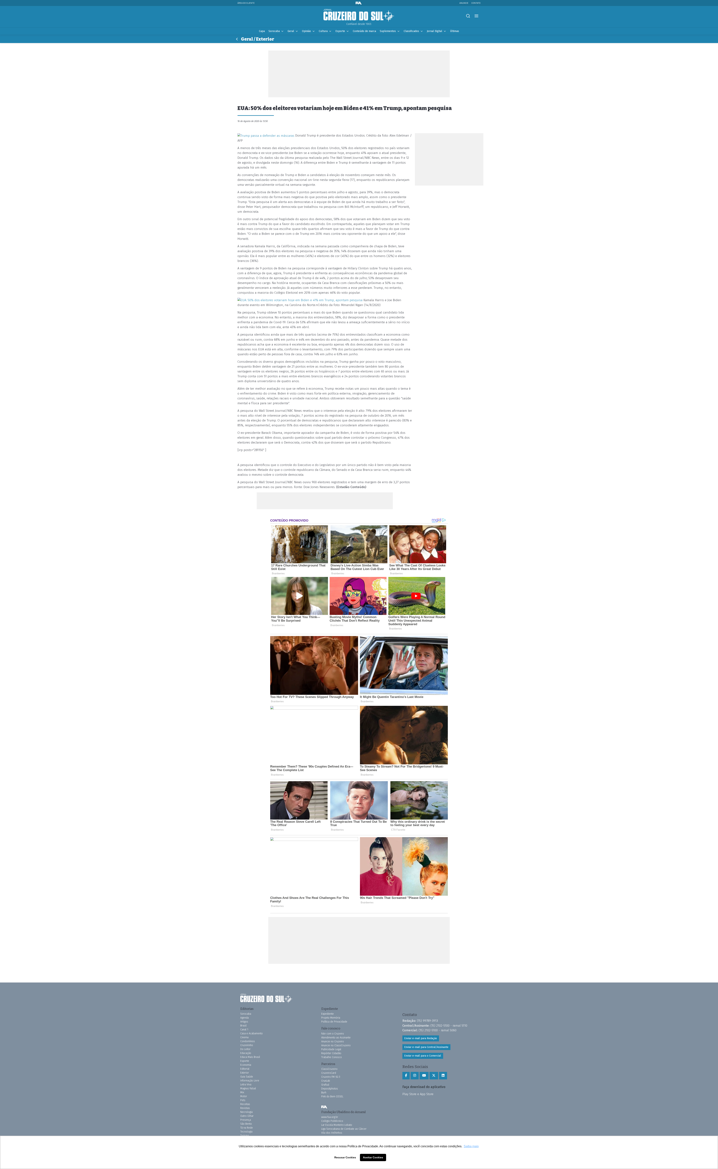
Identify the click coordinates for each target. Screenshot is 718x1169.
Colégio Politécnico (332, 1121)
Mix (242, 1092)
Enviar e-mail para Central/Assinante (426, 1047)
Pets (242, 1100)
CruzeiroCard (328, 1073)
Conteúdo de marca (364, 31)
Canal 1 (244, 1029)
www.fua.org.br (329, 1117)
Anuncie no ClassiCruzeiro (336, 1045)
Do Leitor (245, 1049)
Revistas (245, 1108)
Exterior (244, 1072)
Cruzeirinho (246, 1045)
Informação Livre (249, 1080)
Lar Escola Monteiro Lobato (336, 1125)
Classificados (411, 31)
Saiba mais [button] (471, 1146)
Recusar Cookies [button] (345, 1157)
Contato (476, 3)
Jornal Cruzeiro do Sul (359, 15)
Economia (245, 1064)
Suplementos (388, 31)
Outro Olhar (247, 1116)
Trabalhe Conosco (331, 1057)
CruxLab (325, 1080)
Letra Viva (245, 1084)
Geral (291, 31)
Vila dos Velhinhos (331, 1132)
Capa (262, 31)
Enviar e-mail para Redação (420, 1038)
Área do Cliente (246, 3)
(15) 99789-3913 (427, 1021)
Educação (245, 1053)
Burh (323, 1092)
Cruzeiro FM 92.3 (330, 1076)
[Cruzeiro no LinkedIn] (443, 1075)
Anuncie (463, 3)
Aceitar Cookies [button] (373, 1157)
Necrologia (246, 1112)
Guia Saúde (246, 1076)
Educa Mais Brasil (250, 1057)
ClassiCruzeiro (329, 1069)
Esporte (340, 31)
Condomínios (247, 1041)
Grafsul (325, 1084)
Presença (245, 1119)
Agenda (244, 1017)
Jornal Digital (434, 31)
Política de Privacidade (334, 1021)
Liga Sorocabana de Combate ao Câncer (343, 1128)
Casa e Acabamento (251, 1033)
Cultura (323, 31)
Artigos (244, 1021)
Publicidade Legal (331, 1049)
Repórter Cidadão (331, 1053)
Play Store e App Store (417, 1094)
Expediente (327, 1013)
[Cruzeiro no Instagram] (415, 1075)
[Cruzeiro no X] (433, 1075)
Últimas (454, 31)
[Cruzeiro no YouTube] (424, 1075)
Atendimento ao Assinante (336, 1037)
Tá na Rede (246, 1127)
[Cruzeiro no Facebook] (406, 1075)
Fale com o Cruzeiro (332, 1033)
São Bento (246, 1123)
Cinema (244, 1037)
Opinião (306, 31)
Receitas (245, 1104)
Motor (243, 1096)
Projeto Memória (330, 1017)
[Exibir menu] (476, 16)
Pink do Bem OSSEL (332, 1096)
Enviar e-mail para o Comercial (422, 1055)
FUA (324, 1107)
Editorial (244, 1068)
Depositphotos (329, 1088)
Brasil (243, 1025)
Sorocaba (274, 31)
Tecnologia (246, 1131)
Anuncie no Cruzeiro (332, 1041)
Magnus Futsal (248, 1088)
